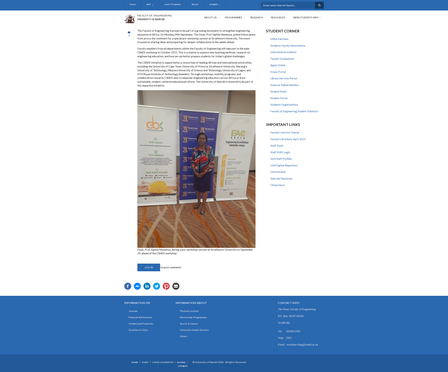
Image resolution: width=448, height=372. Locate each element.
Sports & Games (189, 323)
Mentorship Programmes (193, 317)
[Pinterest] (166, 285)
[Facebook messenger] (137, 285)
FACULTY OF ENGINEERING (154, 16)
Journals (133, 310)
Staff (148, 4)
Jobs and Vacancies (281, 178)
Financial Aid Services (140, 317)
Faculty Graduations (282, 58)
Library (183, 336)
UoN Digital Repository (284, 165)
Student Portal (279, 98)
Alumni (195, 4)
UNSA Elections (279, 38)
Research (256, 17)
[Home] (129, 18)
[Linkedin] (147, 285)
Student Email (278, 91)
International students (283, 52)
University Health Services (194, 329)
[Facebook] (127, 285)
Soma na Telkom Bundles (284, 85)
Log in (149, 267)
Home (133, 4)
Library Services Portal (283, 78)
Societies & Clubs (138, 329)
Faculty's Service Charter (285, 132)
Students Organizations (284, 104)
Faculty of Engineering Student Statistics (294, 111)
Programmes (233, 17)
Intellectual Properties (141, 323)
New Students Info (306, 17)
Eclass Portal (278, 71)
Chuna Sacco (277, 185)
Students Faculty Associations (288, 45)
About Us (210, 17)
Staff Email (276, 145)
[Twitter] (156, 285)
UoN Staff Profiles (281, 158)
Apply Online (277, 65)
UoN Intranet (278, 171)
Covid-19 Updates (172, 4)
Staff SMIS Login (280, 152)
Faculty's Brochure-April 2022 (288, 139)
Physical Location (189, 310)
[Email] (175, 285)
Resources (278, 17)
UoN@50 (213, 4)
